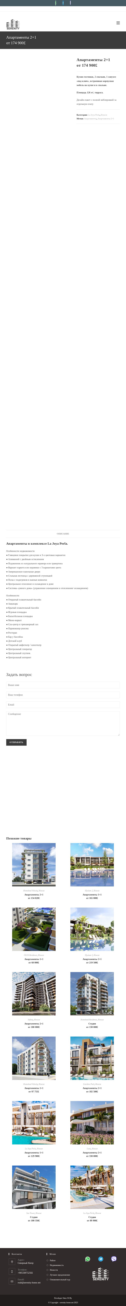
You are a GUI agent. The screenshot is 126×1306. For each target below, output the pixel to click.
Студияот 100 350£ (34, 1219)
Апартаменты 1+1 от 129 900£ (33, 1154)
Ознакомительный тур (60, 1279)
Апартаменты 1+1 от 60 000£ (33, 961)
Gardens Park (88, 1084)
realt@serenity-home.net (29, 1282)
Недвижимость (57, 1265)
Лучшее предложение (60, 1275)
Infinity (30, 1020)
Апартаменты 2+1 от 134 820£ (33, 896)
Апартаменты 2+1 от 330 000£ (92, 1154)
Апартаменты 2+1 (106, 118)
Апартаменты (90, 118)
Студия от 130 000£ (92, 1025)
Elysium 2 (89, 891)
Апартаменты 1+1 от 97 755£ (33, 1090)
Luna (89, 1149)
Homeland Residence (89, 1020)
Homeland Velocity (30, 891)
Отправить (16, 742)
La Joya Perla (94, 115)
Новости (54, 1270)
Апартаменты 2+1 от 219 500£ (92, 961)
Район (52, 1260)
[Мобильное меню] (117, 23)
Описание (63, 534)
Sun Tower (30, 1213)
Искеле (104, 115)
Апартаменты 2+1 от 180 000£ (33, 1025)
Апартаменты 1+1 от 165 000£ (92, 896)
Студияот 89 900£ (92, 1219)
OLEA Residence (30, 955)
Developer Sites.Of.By (63, 1298)
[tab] (63, 534)
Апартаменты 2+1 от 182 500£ (92, 1090)
